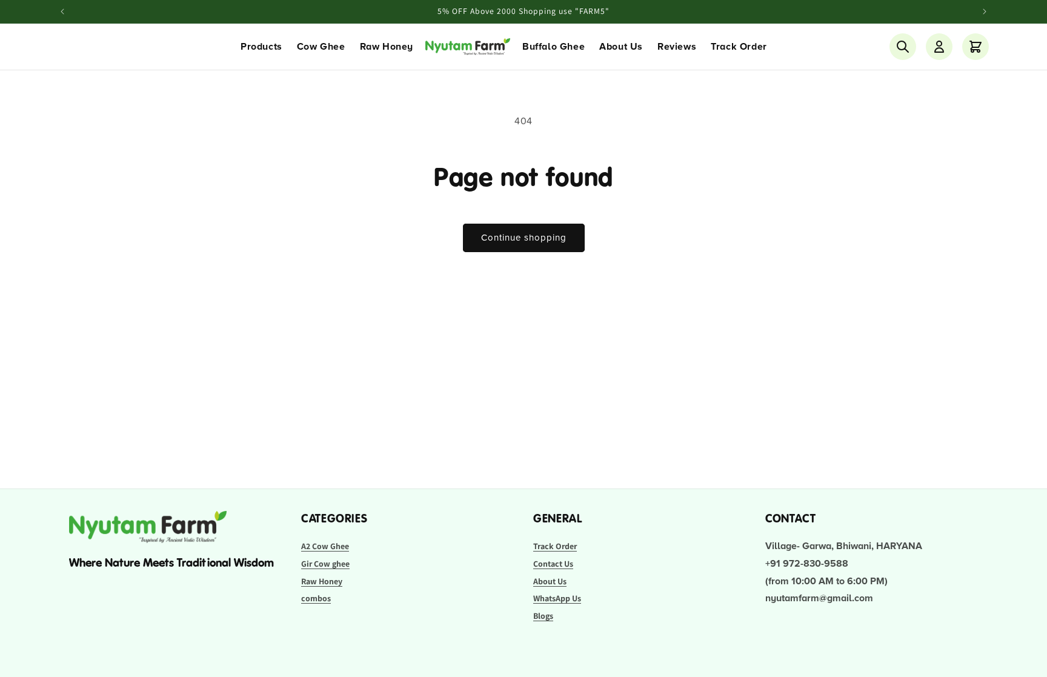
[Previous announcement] (62, 11)
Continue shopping (524, 237)
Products (261, 47)
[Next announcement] (984, 11)
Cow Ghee (321, 47)
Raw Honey (386, 47)
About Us (621, 47)
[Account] (939, 46)
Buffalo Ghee (553, 47)
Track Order (739, 47)
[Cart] (975, 46)
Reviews (676, 47)
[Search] (902, 46)
